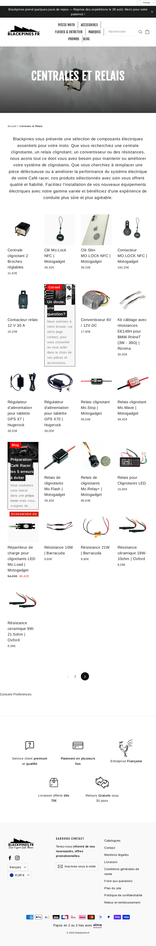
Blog (86, 39)
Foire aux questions (118, 881)
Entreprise (126, 761)
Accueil (12, 126)
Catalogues (112, 840)
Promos (73, 39)
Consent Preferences (16, 694)
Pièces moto (66, 25)
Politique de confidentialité (123, 895)
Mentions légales (116, 854)
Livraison (110, 862)
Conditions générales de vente (121, 871)
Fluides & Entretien (68, 32)
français (15, 867)
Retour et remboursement (122, 902)
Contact (109, 847)
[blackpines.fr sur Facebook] (10, 857)
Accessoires (89, 25)
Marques (94, 32)
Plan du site (112, 888)
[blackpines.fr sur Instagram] (17, 857)
